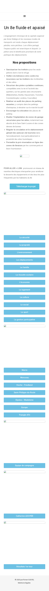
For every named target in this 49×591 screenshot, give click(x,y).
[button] (24, 186)
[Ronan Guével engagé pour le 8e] (24, 6)
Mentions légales (24, 583)
